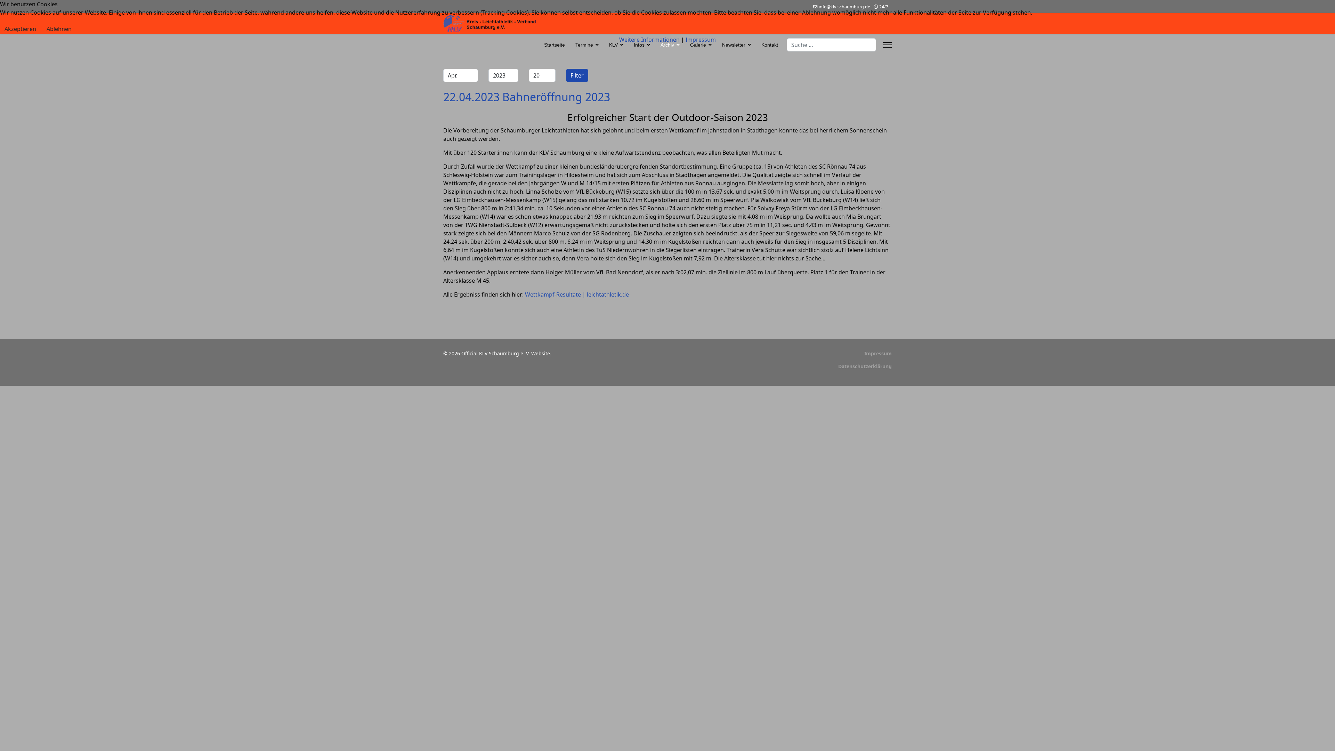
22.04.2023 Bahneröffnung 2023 (526, 96)
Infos (639, 45)
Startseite (554, 45)
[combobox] (831, 44)
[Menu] (887, 44)
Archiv (667, 45)
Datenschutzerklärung (865, 366)
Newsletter (733, 45)
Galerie (698, 45)
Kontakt (769, 45)
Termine (584, 45)
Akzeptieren (20, 29)
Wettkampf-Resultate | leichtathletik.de (577, 294)
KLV (613, 45)
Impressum (878, 353)
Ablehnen (59, 29)
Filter (577, 75)
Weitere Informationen (649, 39)
